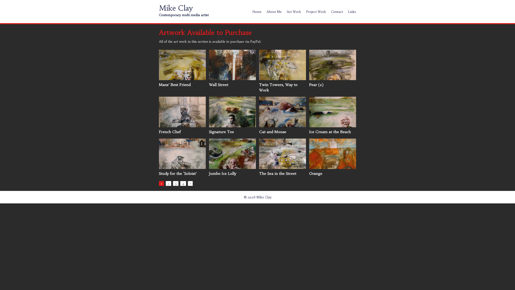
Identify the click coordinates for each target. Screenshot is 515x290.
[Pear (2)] (332, 78)
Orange (315, 173)
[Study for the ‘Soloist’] (182, 167)
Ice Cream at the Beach (330, 131)
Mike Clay (176, 8)
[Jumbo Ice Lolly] (232, 167)
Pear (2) (316, 84)
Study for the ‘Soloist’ (178, 173)
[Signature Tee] (232, 125)
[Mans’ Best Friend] (182, 78)
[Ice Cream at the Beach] (332, 125)
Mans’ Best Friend (175, 84)
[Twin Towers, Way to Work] (282, 78)
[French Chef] (182, 125)
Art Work (294, 12)
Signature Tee (221, 131)
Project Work (316, 12)
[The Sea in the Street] (282, 167)
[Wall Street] (232, 78)
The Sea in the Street (277, 173)
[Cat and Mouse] (282, 125)
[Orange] (332, 167)
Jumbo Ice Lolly (222, 173)
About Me (274, 12)
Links (352, 12)
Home (257, 12)
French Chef (170, 131)
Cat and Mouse (272, 131)
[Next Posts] (190, 183)
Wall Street (218, 84)
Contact (337, 12)
